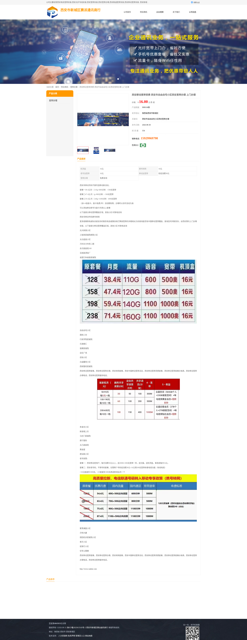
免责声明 (71, 636)
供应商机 (143, 12)
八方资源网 (62, 636)
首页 (57, 87)
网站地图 (88, 636)
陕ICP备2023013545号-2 (76, 628)
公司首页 (127, 12)
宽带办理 (73, 87)
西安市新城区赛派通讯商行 (97, 628)
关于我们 (176, 12)
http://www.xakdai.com (88, 569)
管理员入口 (80, 636)
